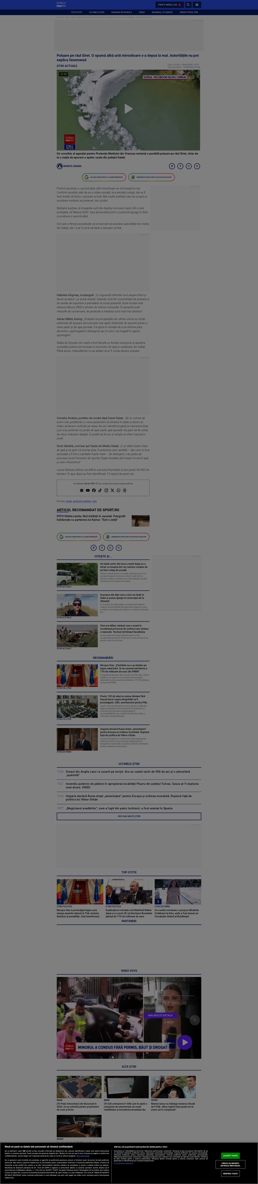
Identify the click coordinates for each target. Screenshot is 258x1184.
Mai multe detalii (83, 1156)
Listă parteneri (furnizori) (123, 1163)
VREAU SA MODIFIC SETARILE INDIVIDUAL (230, 1164)
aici (33, 1170)
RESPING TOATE (230, 1173)
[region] (129, 1163)
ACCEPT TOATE (230, 1156)
